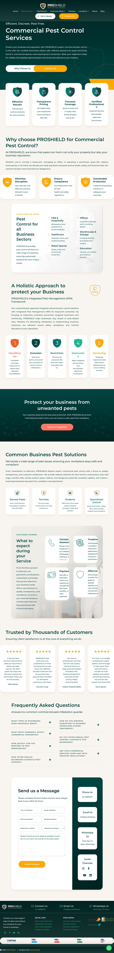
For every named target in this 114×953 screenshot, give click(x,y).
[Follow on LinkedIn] (18, 932)
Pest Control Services (43, 921)
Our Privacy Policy (70, 930)
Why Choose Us (22, 68)
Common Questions (71, 927)
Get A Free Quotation (43, 927)
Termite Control (69, 924)
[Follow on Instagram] (5, 932)
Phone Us (87, 792)
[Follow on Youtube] (14, 932)
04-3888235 (40, 909)
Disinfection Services (43, 924)
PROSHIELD (11, 950)
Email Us (87, 812)
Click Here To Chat (101, 909)
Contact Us (50, 68)
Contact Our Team (42, 930)
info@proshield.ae (72, 909)
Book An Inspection (57, 427)
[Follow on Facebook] (9, 932)
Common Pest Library (72, 921)
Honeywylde (35, 950)
